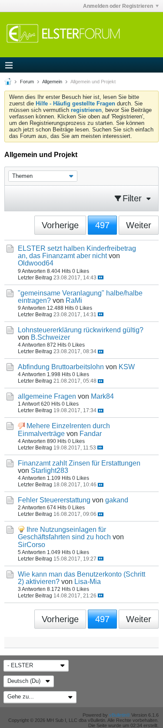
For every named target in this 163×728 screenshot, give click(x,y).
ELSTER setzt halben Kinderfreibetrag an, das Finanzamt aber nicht (77, 252)
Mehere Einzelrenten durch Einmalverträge (64, 429)
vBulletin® (119, 715)
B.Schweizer (50, 337)
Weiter (138, 225)
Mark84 (102, 396)
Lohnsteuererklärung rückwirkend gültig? (80, 330)
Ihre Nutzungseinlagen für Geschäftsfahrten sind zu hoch (64, 533)
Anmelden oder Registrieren (118, 6)
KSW (127, 367)
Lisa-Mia (87, 581)
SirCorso (31, 544)
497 (102, 225)
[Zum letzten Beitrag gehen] (100, 277)
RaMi (74, 300)
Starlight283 (49, 470)
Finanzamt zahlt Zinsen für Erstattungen (79, 463)
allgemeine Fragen (47, 396)
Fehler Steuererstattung (54, 500)
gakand (116, 500)
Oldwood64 (35, 263)
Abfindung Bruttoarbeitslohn (61, 367)
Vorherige (60, 225)
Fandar (91, 433)
